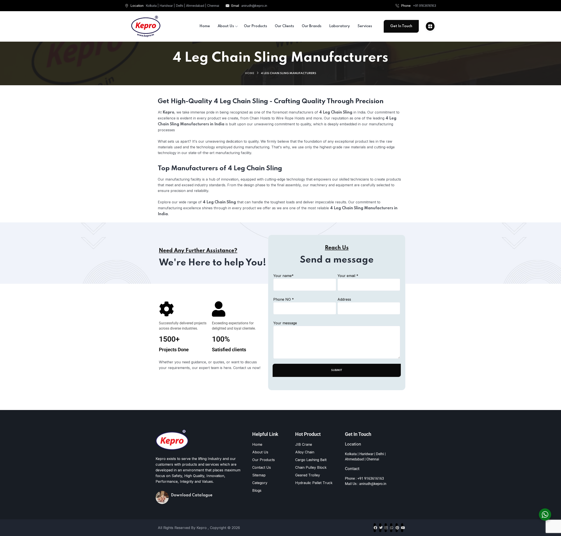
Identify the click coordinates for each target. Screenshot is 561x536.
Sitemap (259, 475)
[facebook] (375, 527)
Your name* (283, 275)
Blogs (256, 490)
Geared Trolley (307, 475)
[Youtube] (402, 527)
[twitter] (380, 527)
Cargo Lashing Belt (311, 460)
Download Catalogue (191, 495)
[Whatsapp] (391, 527)
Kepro (202, 527)
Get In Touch (401, 26)
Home (249, 73)
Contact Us (261, 467)
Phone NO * (283, 299)
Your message (285, 323)
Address (344, 299)
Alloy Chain (304, 452)
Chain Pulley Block (311, 467)
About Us (260, 452)
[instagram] (386, 527)
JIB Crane (303, 444)
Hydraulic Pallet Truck (313, 483)
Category (259, 483)
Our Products (263, 460)
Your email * (347, 275)
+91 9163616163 (424, 6)
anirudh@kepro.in (254, 6)
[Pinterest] (397, 527)
